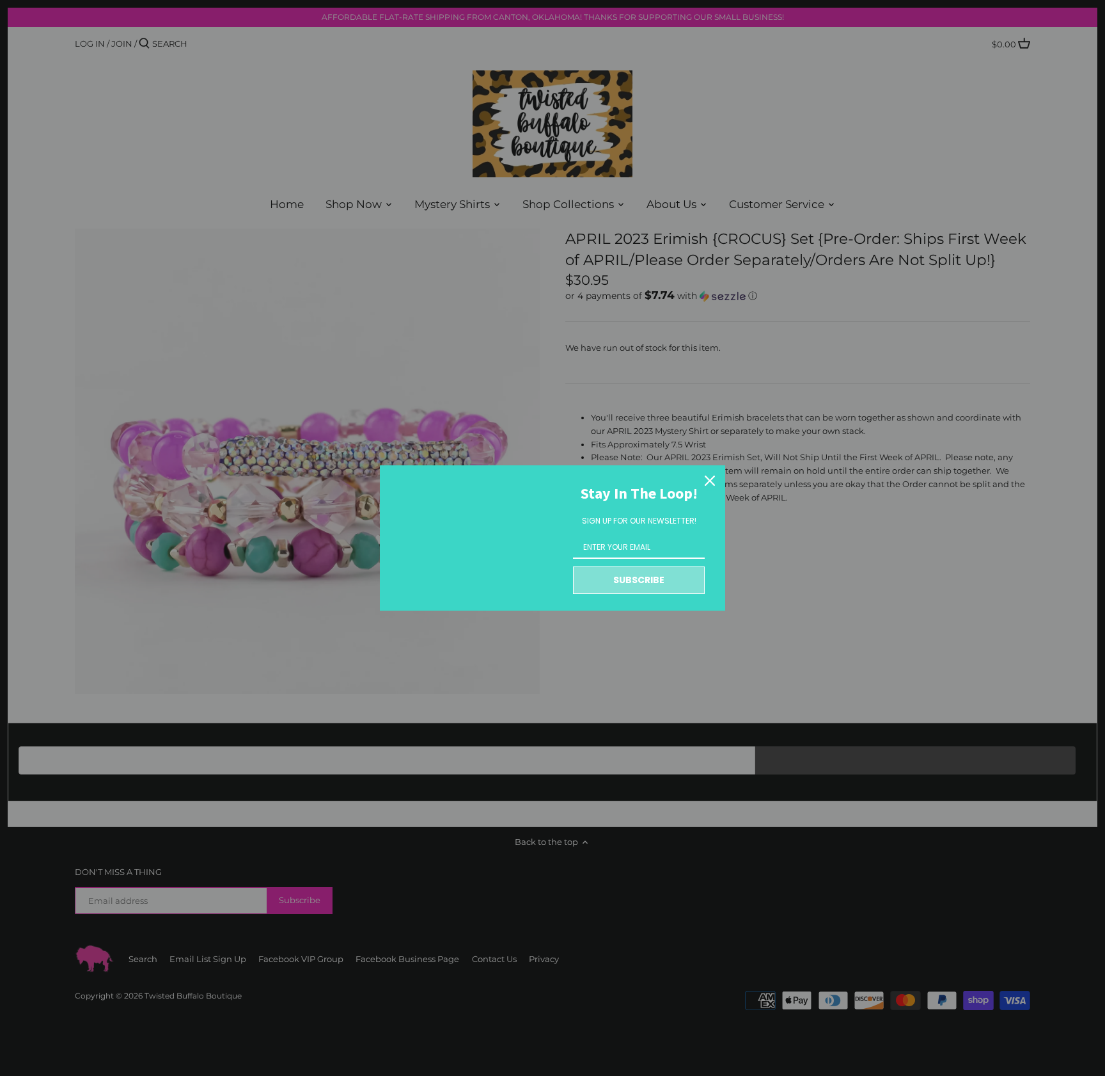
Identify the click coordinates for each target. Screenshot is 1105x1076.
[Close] (709, 480)
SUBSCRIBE (638, 580)
